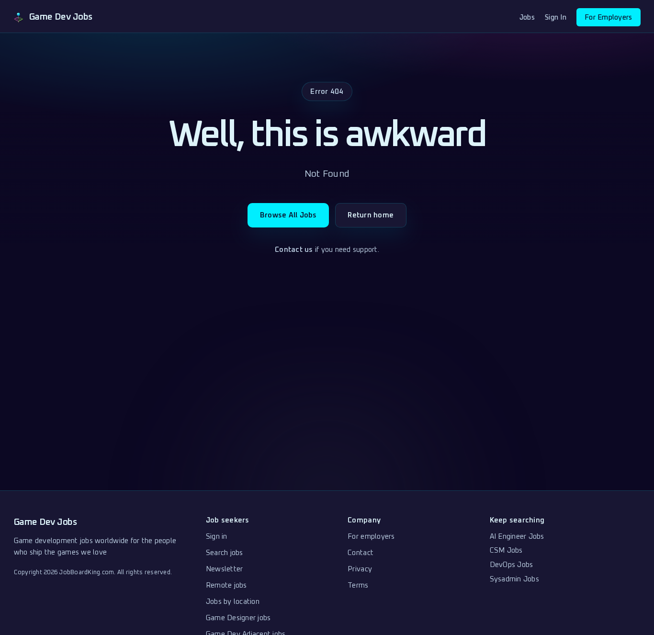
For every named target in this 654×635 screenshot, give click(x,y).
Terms (358, 585)
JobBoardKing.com (86, 572)
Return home (371, 215)
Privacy (360, 569)
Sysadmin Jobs (514, 579)
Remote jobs (226, 585)
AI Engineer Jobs (517, 536)
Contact (360, 552)
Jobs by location (232, 601)
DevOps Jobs (511, 564)
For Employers (608, 17)
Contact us (294, 249)
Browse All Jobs (288, 215)
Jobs (527, 17)
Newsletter (224, 569)
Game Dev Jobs (45, 522)
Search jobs (224, 552)
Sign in (216, 536)
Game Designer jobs (238, 618)
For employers (371, 536)
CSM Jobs (506, 550)
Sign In (555, 17)
